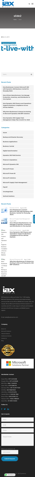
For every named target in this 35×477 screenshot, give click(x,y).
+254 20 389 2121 (13, 396)
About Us (3, 329)
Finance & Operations (10, 160)
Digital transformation (10, 151)
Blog (2, 340)
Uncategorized (8, 191)
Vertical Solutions (8, 196)
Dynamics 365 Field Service (12, 155)
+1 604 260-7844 (13, 394)
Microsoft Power (8, 169)
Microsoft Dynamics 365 (11, 164)
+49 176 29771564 (15, 387)
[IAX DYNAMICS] (8, 4)
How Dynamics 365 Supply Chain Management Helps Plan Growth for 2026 (16, 119)
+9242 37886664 (14, 398)
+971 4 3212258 (12, 379)
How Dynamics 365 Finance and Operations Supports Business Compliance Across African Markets (17, 105)
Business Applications (10, 141)
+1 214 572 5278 (12, 392)
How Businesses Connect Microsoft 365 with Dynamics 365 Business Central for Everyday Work (16, 89)
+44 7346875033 (11, 390)
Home (15, 19)
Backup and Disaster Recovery (13, 137)
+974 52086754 (12, 385)
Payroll (5, 187)
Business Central (8, 146)
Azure (5, 132)
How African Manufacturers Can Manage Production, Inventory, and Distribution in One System (16, 97)
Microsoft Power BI (9, 173)
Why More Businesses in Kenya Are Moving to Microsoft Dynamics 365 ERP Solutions (17, 112)
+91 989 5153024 (12, 401)
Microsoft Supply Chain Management (15, 182)
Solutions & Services (6, 336)
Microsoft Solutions (9, 178)
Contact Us (4, 338)
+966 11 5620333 (12, 383)
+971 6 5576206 (13, 381)
